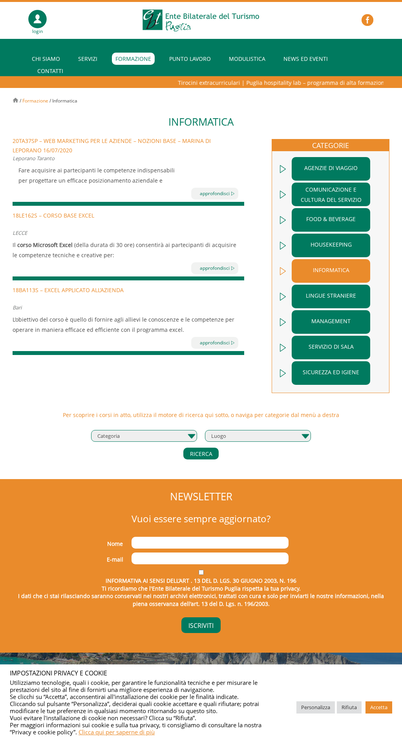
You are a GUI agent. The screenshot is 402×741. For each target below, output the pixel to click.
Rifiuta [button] (349, 707)
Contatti (50, 71)
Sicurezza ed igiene (331, 372)
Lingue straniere (331, 295)
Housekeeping (331, 244)
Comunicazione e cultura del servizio (331, 194)
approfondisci (215, 193)
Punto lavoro (190, 58)
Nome (115, 543)
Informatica (331, 270)
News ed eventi (305, 58)
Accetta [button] (378, 707)
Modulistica (247, 58)
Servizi (87, 58)
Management (331, 321)
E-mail (115, 559)
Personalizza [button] (315, 707)
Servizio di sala (331, 346)
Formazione (133, 58)
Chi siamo (46, 58)
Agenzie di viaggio (331, 168)
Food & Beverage (331, 219)
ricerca (201, 453)
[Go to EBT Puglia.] (16, 100)
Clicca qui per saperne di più (117, 732)
